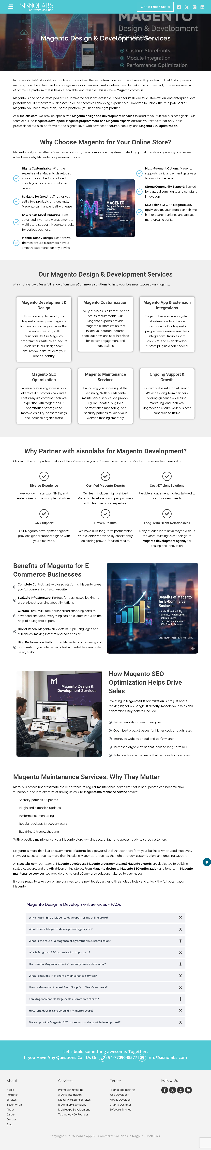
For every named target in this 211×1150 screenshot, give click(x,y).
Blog (9, 1124)
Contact (11, 1119)
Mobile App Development (74, 1109)
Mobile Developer (121, 1099)
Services (12, 1099)
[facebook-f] (165, 1090)
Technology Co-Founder (73, 1114)
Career (11, 1114)
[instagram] (195, 7)
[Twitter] (187, 7)
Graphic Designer (120, 1104)
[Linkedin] (202, 7)
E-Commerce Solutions (72, 1104)
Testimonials (15, 1104)
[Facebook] (179, 7)
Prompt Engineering (70, 1090)
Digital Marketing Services (74, 1099)
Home (10, 1090)
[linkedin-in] (189, 1090)
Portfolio (12, 1094)
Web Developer (119, 1094)
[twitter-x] (173, 1090)
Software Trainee (120, 1109)
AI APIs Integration (70, 1094)
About (10, 1109)
